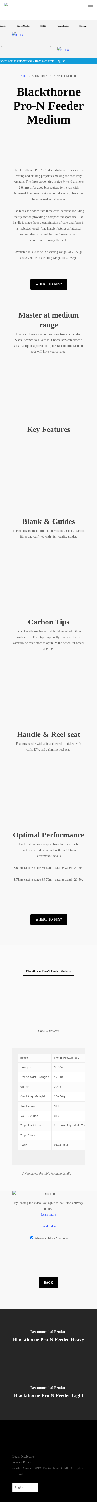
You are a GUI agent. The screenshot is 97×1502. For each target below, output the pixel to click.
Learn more (48, 1214)
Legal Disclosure (23, 1456)
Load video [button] (48, 1226)
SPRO (40, 26)
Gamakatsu (59, 26)
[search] (82, 5)
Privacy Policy (21, 1462)
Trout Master (20, 26)
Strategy (80, 26)
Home (24, 75)
